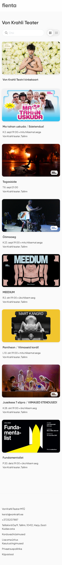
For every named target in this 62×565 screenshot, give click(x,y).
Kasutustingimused (12, 543)
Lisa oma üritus (10, 539)
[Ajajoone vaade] (57, 33)
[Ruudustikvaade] (50, 33)
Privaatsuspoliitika (12, 548)
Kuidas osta (8, 528)
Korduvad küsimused (13, 534)
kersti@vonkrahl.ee (12, 514)
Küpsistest (8, 554)
